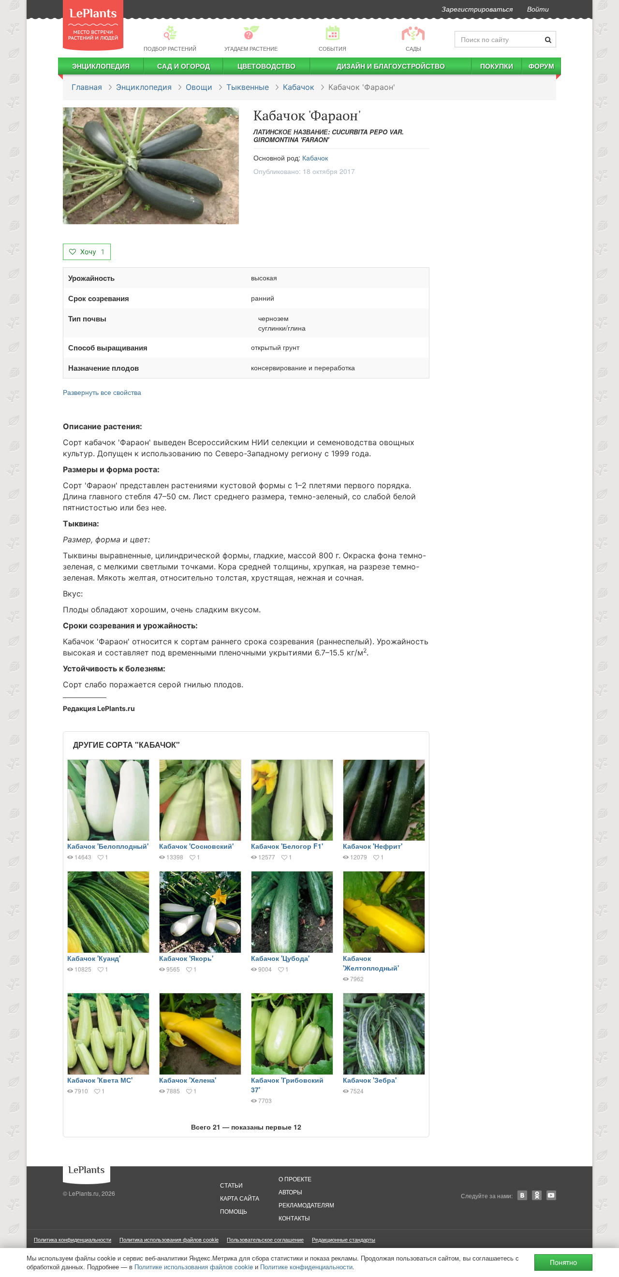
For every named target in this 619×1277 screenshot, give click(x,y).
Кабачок (298, 87)
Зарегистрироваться (477, 9)
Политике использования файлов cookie (193, 1266)
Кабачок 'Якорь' (186, 958)
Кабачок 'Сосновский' (196, 846)
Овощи (199, 87)
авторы (290, 1192)
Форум (541, 66)
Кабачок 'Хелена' (187, 1080)
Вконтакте (522, 1195)
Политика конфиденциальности (72, 1239)
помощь (233, 1211)
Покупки (496, 66)
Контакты (294, 1218)
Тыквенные (247, 87)
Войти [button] (538, 9)
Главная (87, 87)
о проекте (295, 1179)
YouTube (551, 1195)
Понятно (563, 1262)
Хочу (91, 251)
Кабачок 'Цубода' (280, 958)
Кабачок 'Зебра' (370, 1080)
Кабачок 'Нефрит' (372, 846)
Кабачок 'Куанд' (93, 958)
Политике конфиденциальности (306, 1266)
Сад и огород (183, 66)
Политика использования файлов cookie (169, 1239)
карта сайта (239, 1198)
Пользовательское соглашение (265, 1239)
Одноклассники (537, 1195)
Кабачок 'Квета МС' (100, 1080)
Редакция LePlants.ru (99, 708)
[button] (151, 166)
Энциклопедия (101, 66)
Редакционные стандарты (343, 1239)
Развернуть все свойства (102, 392)
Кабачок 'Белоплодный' (107, 846)
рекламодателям (306, 1205)
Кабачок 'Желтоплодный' (371, 962)
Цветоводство (266, 66)
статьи (231, 1185)
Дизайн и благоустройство (391, 66)
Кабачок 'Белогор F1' (287, 846)
